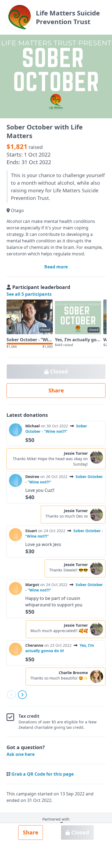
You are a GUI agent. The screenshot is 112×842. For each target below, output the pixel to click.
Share (30, 832)
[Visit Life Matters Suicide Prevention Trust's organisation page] (20, 17)
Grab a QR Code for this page (42, 774)
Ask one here (21, 754)
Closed (79, 832)
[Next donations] (22, 695)
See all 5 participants (29, 294)
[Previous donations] (11, 695)
